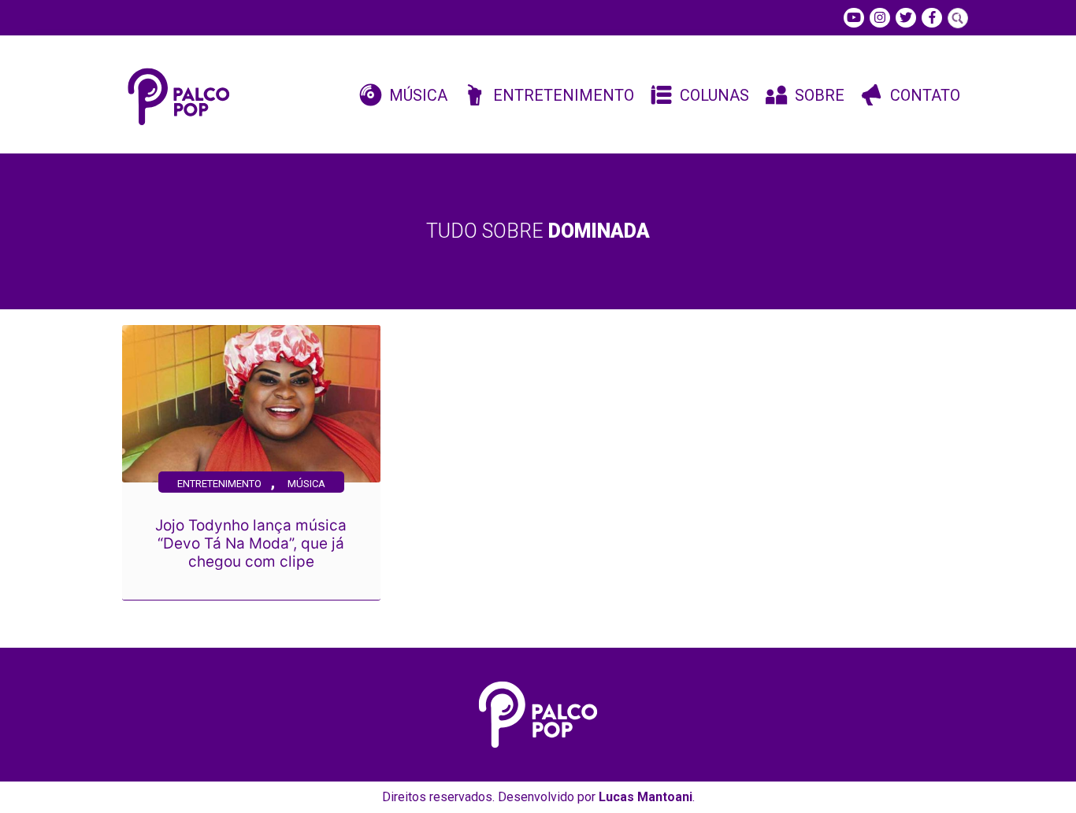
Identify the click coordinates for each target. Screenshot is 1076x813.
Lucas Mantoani (645, 796)
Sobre (819, 95)
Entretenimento (563, 95)
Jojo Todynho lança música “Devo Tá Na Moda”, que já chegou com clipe (251, 543)
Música (418, 95)
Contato (925, 95)
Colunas (714, 95)
